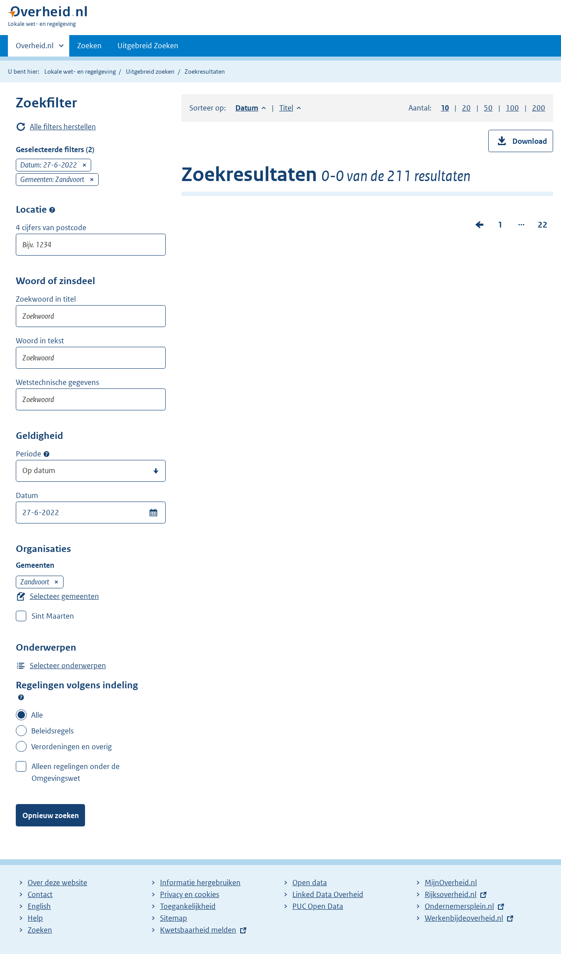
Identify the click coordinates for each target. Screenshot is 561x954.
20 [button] (466, 108)
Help (35, 918)
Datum (27, 495)
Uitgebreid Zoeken (147, 45)
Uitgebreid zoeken (150, 71)
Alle (37, 715)
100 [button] (512, 108)
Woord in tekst (40, 341)
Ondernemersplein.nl (459, 906)
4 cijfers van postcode (51, 227)
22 (542, 227)
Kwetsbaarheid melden (198, 930)
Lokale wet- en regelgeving (80, 71)
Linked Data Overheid (327, 894)
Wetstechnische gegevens (57, 382)
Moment (46, 454)
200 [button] (538, 108)
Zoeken (89, 45)
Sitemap (173, 918)
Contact (40, 894)
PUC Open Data (317, 906)
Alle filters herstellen (63, 127)
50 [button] (488, 108)
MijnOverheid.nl (451, 882)
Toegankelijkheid (188, 906)
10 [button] (445, 108)
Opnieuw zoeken (50, 815)
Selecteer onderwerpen (68, 665)
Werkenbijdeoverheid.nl (464, 918)
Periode (28, 454)
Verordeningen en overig (71, 746)
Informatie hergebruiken (200, 882)
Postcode (52, 210)
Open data (309, 882)
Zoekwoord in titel (46, 299)
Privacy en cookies (189, 894)
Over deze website (57, 882)
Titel (290, 108)
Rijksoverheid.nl (450, 894)
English (39, 906)
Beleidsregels (52, 731)
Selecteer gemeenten (64, 596)
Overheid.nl (34, 49)
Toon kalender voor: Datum (153, 512)
